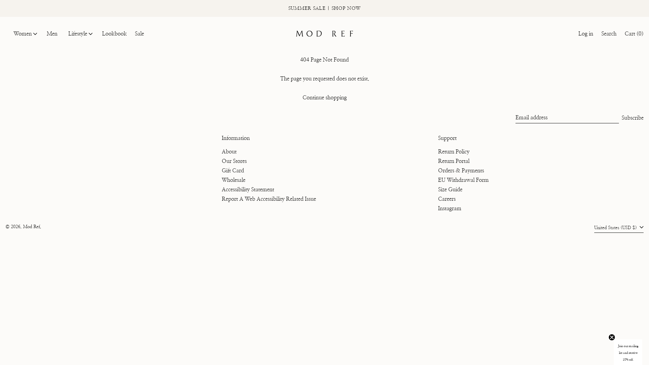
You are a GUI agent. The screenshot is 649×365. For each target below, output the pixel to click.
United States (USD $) (616, 228)
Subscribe (633, 118)
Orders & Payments (461, 170)
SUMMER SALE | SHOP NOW (324, 8)
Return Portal (454, 161)
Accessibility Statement (248, 189)
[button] (609, 33)
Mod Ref (31, 227)
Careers (447, 199)
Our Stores (234, 161)
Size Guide (450, 189)
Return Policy (454, 151)
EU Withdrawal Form (463, 180)
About (229, 151)
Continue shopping (325, 97)
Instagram (449, 208)
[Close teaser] (611, 337)
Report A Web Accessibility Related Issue (269, 199)
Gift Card (233, 170)
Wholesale (233, 180)
